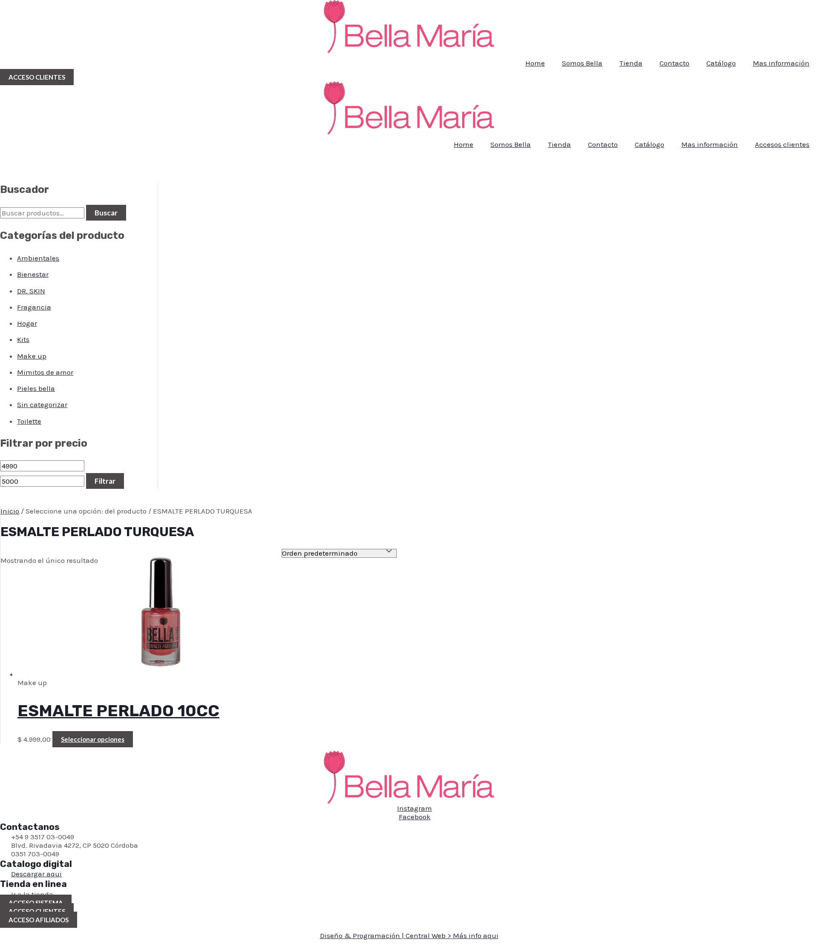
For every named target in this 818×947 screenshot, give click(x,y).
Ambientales (38, 258)
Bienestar (33, 274)
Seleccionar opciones (92, 739)
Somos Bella (582, 63)
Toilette (29, 421)
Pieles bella (36, 388)
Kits (23, 339)
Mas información (781, 63)
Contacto (674, 63)
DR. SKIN (31, 291)
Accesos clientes (782, 144)
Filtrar (105, 480)
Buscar (106, 212)
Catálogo (721, 63)
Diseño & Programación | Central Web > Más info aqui (409, 935)
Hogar (27, 323)
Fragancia (34, 307)
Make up (31, 356)
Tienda (630, 63)
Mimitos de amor (45, 372)
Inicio (9, 511)
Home (535, 63)
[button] (37, 77)
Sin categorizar (42, 404)
